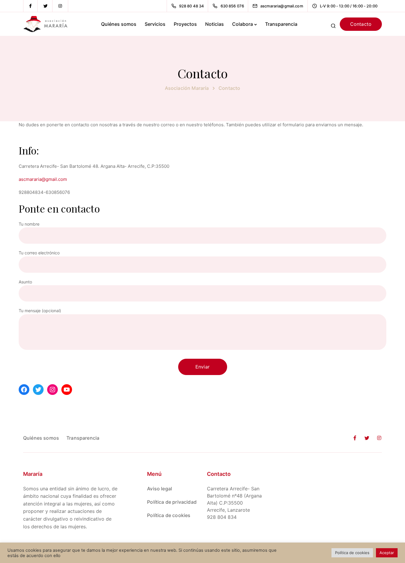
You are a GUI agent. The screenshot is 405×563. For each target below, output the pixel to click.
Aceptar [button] (387, 552)
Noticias (214, 24)
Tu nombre (29, 224)
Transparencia (281, 24)
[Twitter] (45, 6)
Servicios (155, 24)
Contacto (360, 24)
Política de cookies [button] (352, 552)
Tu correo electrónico (39, 252)
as (21, 179)
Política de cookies (168, 515)
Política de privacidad (172, 502)
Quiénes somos (118, 24)
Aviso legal (159, 489)
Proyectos (185, 24)
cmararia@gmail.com (45, 179)
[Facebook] (30, 6)
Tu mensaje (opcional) (40, 310)
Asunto (25, 281)
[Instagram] (60, 6)
